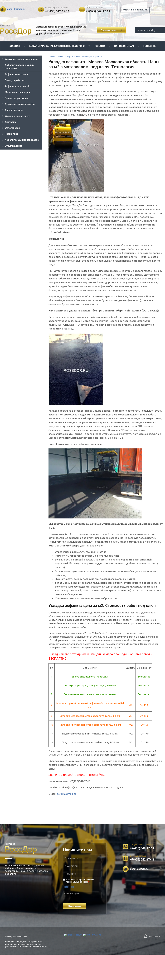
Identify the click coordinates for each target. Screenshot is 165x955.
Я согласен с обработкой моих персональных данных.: (80, 881)
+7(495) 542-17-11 (57, 11)
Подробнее (68, 887)
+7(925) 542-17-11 (98, 11)
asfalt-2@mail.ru (16, 9)
